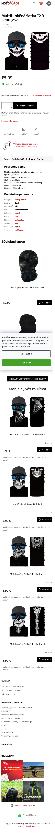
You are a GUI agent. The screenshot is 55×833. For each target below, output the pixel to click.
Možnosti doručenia (41, 95)
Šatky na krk (20, 199)
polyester (19, 220)
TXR (16, 223)
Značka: (6, 27)
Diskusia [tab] (30, 159)
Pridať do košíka (27, 105)
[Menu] (48, 3)
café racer (19, 230)
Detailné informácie (9, 121)
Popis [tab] (7, 159)
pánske (18, 213)
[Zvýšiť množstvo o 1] (11, 104)
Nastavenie (26, 353)
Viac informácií (23, 346)
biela (17, 216)
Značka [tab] (40, 159)
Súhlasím (26, 362)
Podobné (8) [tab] (18, 159)
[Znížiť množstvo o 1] (11, 107)
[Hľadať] (34, 3)
